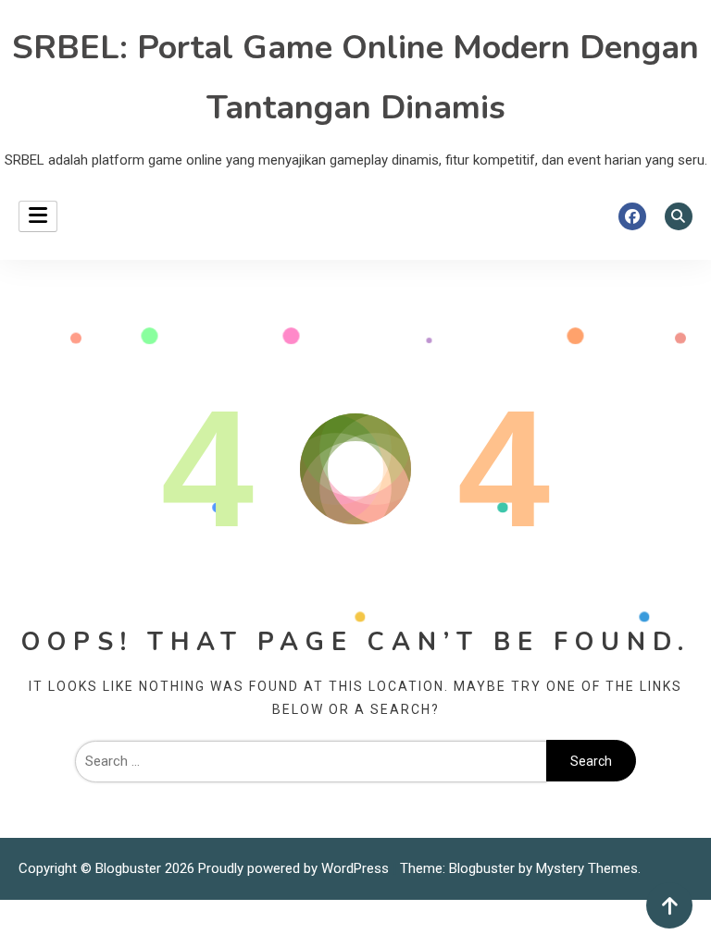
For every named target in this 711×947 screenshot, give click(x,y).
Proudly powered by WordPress (295, 868)
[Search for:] (310, 761)
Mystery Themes (587, 868)
